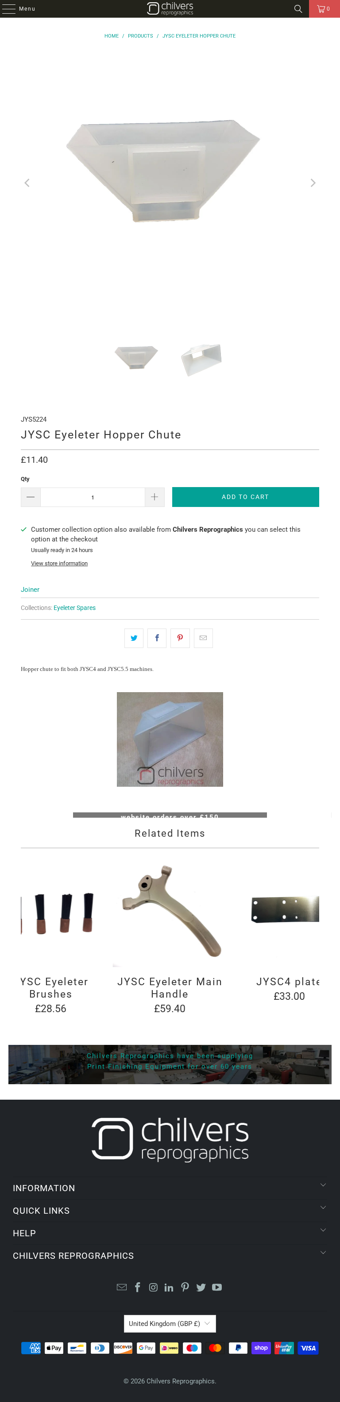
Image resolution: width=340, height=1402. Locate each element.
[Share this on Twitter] (133, 638)
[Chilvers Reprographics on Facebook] (138, 1288)
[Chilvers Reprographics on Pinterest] (185, 1288)
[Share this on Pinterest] (179, 638)
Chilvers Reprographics (181, 1381)
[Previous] (27, 183)
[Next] (312, 183)
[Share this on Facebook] (156, 638)
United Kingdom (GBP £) (164, 1324)
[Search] (298, 9)
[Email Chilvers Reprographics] (122, 1288)
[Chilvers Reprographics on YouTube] (217, 1288)
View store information (59, 563)
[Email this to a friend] (203, 638)
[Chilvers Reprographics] (170, 9)
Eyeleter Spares (75, 607)
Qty (25, 479)
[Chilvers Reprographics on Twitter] (201, 1288)
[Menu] (4, 9)
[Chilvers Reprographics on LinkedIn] (169, 1288)
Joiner (30, 590)
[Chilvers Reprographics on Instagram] (153, 1288)
